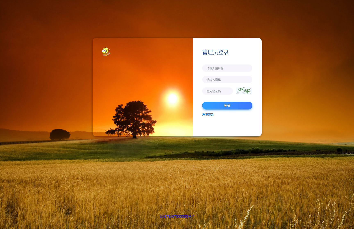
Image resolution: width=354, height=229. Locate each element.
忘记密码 (208, 114)
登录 (227, 106)
